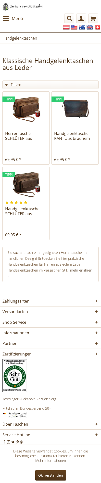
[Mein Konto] (81, 18)
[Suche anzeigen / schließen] (69, 18)
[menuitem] (12, 18)
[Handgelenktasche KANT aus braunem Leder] (75, 109)
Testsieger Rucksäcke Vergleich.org (29, 399)
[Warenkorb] (93, 18)
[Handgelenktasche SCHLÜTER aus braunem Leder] (26, 184)
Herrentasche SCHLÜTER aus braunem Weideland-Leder (24, 136)
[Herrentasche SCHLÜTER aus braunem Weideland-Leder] (26, 109)
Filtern (15, 84)
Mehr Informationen (50, 460)
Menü (17, 18)
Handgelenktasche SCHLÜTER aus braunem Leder (22, 211)
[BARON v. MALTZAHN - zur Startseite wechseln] (22, 6)
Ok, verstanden (50, 475)
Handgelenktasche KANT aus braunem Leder (72, 136)
